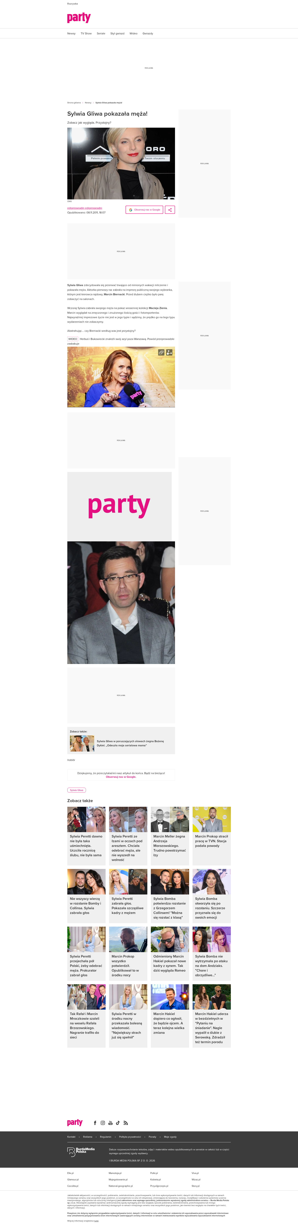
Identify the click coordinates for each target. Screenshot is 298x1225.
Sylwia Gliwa (76, 790)
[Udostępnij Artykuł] (170, 210)
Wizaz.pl (196, 1179)
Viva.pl (195, 1173)
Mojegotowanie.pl (118, 1179)
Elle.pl (70, 1173)
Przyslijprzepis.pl (159, 1186)
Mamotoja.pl (115, 1173)
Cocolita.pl (72, 1186)
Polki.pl (154, 1173)
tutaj (96, 1221)
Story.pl (196, 1186)
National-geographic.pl (121, 1186)
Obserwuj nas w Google (147, 209)
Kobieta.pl (155, 1179)
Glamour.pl (73, 1179)
